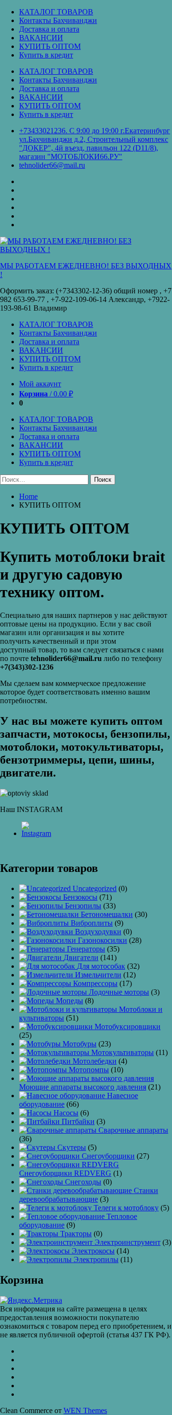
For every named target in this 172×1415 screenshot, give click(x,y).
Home (28, 496)
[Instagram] (37, 833)
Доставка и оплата (49, 29)
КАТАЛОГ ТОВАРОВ (56, 12)
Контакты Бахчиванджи (58, 20)
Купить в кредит (46, 55)
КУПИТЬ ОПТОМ (50, 46)
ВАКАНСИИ (41, 38)
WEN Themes (85, 1410)
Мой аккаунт (40, 384)
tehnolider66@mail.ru (52, 165)
